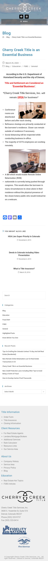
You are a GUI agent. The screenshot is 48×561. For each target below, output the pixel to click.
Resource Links (10, 446)
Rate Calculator (10, 443)
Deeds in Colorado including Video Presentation (24, 253)
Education (16, 66)
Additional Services (12, 439)
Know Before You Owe (10, 338)
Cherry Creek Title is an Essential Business (26, 37)
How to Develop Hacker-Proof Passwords (16, 378)
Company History (11, 461)
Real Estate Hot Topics (13, 480)
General (34, 66)
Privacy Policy (10, 468)
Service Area (9, 464)
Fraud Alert (6, 320)
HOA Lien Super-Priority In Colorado (24, 236)
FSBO (26, 66)
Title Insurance (10, 420)
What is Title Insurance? (24, 268)
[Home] (3, 37)
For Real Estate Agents (13, 433)
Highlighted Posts (8, 333)
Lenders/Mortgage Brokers (15, 436)
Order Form (8, 417)
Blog (7, 66)
